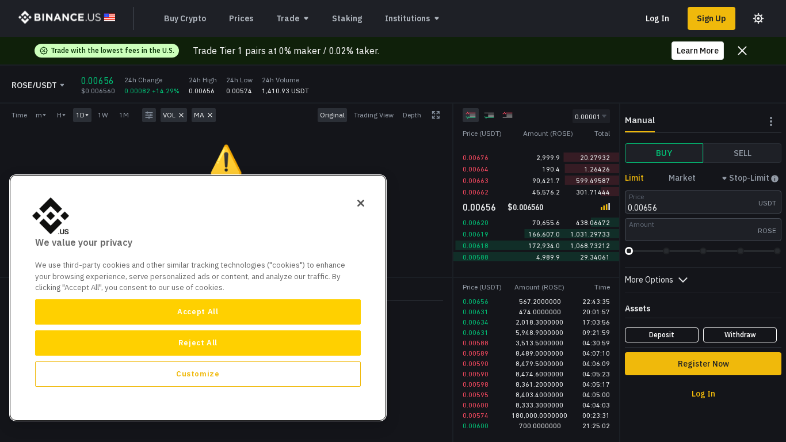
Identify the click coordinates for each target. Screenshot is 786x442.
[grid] (536, 169)
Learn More (698, 50)
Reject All (198, 343)
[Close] (360, 203)
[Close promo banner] (742, 50)
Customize (198, 374)
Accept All (198, 312)
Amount (641, 224)
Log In (657, 18)
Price (636, 196)
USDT (767, 203)
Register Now (703, 364)
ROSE (767, 230)
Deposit (661, 334)
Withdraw (740, 334)
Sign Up (711, 18)
